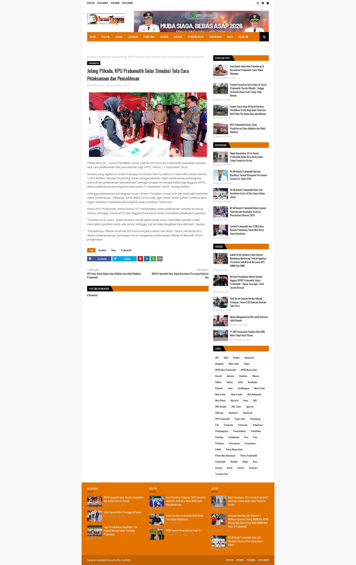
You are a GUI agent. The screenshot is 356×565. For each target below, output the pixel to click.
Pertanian (219, 443)
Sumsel (240, 467)
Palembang (255, 418)
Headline (102, 250)
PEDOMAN (115, 2)
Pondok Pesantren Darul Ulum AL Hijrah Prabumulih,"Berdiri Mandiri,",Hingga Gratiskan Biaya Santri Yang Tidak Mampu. (248, 90)
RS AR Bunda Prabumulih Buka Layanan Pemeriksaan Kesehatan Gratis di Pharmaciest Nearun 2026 (248, 211)
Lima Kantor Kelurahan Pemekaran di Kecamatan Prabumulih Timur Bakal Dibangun (247, 69)
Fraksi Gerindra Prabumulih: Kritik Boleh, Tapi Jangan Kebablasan (185, 517)
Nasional (234, 400)
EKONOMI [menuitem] (133, 37)
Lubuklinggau (243, 388)
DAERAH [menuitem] (178, 37)
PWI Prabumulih (222, 418)
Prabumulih (104, 56)
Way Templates (124, 559)
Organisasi (233, 412)
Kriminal (219, 388)
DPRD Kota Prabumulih (225, 369)
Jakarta (229, 382)
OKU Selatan (220, 406)
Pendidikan (256, 431)
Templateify (101, 559)
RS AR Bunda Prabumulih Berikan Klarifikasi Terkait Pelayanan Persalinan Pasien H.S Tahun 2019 (248, 175)
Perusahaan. (250, 443)
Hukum (218, 382)
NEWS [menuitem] (230, 37)
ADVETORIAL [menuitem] (96, 46)
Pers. (255, 437)
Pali (217, 424)
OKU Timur (236, 406)
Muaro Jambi (237, 394)
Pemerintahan (239, 431)
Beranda (91, 56)
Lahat (230, 388)
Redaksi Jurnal (97, 85)
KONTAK (90, 2)
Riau (255, 461)
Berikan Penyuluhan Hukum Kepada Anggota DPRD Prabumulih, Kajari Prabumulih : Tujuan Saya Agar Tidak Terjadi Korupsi (247, 282)
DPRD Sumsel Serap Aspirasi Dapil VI (183, 530)
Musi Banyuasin (254, 394)
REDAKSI (240, 559)
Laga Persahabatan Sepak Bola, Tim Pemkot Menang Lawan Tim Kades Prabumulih (120, 530)
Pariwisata (228, 424)
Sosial (229, 467)
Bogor (247, 363)
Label (218, 348)
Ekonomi (230, 375)
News (113, 250)
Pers (246, 437)
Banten (236, 357)
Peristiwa (219, 437)
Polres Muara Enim (234, 449)
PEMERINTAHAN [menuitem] (195, 37)
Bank (226, 357)
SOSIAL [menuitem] (119, 37)
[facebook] (267, 3)
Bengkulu (219, 363)
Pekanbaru (258, 424)
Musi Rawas (220, 400)
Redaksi (234, 461)
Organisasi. (248, 412)
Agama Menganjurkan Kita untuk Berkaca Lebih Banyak (249, 318)
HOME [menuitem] (93, 37)
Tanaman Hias (221, 473)
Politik (218, 449)
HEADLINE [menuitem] (243, 37)
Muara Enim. (220, 394)
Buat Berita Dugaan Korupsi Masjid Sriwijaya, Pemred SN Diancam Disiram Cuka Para (248, 302)
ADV (217, 357)
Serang (218, 467)
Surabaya (253, 467)
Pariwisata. (243, 424)
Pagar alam (240, 418)
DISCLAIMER (102, 2)
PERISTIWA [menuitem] (149, 37)
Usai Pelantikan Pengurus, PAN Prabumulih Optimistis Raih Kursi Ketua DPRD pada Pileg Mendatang (186, 500)
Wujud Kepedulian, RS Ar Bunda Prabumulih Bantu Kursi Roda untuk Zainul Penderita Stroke (246, 156)
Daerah (218, 375)
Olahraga (219, 412)
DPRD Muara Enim (249, 369)
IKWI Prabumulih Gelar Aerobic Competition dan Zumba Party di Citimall (124, 499)
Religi (245, 461)
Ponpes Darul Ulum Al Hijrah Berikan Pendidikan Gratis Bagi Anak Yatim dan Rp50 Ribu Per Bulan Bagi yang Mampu (248, 110)
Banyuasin (249, 357)
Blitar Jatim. (234, 363)
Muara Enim (259, 388)
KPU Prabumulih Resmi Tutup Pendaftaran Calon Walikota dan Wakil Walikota (247, 128)
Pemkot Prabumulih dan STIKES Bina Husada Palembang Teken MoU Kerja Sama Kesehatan (247, 229)
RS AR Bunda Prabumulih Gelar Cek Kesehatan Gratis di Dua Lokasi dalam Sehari (247, 193)
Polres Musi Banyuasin (225, 455)
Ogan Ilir (250, 406)
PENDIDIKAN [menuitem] (215, 37)
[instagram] (258, 3)
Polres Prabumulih (248, 455)
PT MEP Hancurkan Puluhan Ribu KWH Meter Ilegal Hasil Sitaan (247, 333)
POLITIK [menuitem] (106, 37)
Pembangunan (221, 431)
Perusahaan (234, 443)
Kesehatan (252, 382)
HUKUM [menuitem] (164, 37)
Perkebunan (233, 437)
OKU (255, 400)
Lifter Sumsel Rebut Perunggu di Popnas (122, 512)
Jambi (240, 382)
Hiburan (255, 375)
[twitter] (263, 3)
